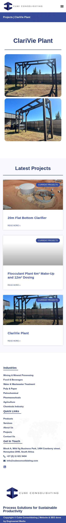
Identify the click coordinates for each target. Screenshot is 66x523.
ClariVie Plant (18, 333)
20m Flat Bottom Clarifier (27, 218)
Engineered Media (16, 521)
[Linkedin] (4, 466)
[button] (61, 6)
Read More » (14, 225)
